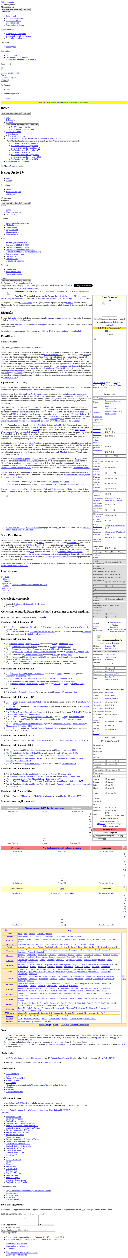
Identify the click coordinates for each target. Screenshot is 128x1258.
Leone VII (104, 969)
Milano (55, 447)
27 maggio (72, 796)
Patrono (96, 734)
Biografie (9, 1164)
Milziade (47, 944)
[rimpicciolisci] (12, 286)
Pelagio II (31, 952)
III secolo (9, 940)
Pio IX (56, 1016)
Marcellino (22, 944)
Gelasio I (103, 947)
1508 (75, 692)
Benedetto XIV (70, 1013)
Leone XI (21, 1008)
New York (103, 1058)
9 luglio (19, 730)
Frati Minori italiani (13, 1116)
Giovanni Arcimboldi (34, 661)
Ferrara (31, 436)
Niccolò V (63, 998)
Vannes (57, 684)
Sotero (62, 936)
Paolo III (64, 1003)
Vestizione (96, 429)
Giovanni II (66, 950)
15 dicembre (27, 557)
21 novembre (67, 753)
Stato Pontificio (40, 425)
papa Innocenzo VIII (112, 674)
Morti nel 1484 (12, 1175)
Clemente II (33, 979)
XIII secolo (10, 989)
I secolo (9, 934)
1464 (43, 331)
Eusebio (39, 944)
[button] (2, 4)
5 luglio (72, 776)
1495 (87, 652)
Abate (102, 456)
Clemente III (63, 986)
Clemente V (33, 993)
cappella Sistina (73, 543)
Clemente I (41, 934)
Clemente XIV (94, 1013)
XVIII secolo (9, 1013)
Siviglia (78, 458)
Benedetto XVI (23, 1021)
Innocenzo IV (64, 988)
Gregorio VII (109, 979)
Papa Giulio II (85, 412)
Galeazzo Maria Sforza (53, 355)
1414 (113, 403)
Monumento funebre (34, 527)
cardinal (57, 425)
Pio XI (37, 1019)
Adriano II (112, 965)
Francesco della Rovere (27, 288)
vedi (107, 528)
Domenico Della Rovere (36, 740)
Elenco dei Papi (45, 1025)
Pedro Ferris (33, 678)
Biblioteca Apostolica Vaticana (13, 421)
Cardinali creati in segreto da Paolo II (20, 1123)
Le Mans (84, 1044)
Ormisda (29, 950)
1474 (15, 629)
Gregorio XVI (47, 1016)
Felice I (103, 939)
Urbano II (30, 981)
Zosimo (40, 947)
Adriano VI (44, 1003)
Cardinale (97, 521)
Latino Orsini (56, 359)
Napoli (83, 447)
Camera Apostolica (64, 784)
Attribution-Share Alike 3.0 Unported (47, 1239)
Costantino (50, 960)
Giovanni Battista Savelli (35, 758)
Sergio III (40, 969)
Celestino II (68, 984)
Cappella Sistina (25, 303)
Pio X (20, 1019)
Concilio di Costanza (81, 468)
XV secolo (9, 999)
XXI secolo (9, 1021)
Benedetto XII (56, 993)
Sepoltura (96, 412)
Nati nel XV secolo (13, 1173)
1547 (100, 385)
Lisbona (56, 692)
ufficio (58, 475)
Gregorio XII (35, 998)
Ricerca (5, 80)
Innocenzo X (60, 1008)
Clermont (9, 676)
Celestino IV (53, 988)
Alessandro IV (75, 988)
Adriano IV (106, 984)
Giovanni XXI (43, 991)
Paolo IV (90, 1003)
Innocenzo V (22, 991)
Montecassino (11, 726)
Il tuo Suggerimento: (9, 1225)
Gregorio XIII (112, 1003)
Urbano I (37, 939)
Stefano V (51, 967)
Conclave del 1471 (111, 648)
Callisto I (29, 939)
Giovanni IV (88, 955)
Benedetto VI (83, 972)
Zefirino (21, 939)
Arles (54, 644)
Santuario (96, 720)
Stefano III (22, 962)
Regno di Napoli (19, 724)
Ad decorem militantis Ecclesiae (55, 421)
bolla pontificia (37, 421)
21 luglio (108, 403)
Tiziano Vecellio (99, 383)
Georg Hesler (36, 712)
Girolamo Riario (77, 414)
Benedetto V (60, 972)
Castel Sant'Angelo (66, 740)
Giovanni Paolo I (76, 1019)
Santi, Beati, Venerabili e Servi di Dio (75, 1025)
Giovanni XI (94, 969)
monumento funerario (14, 563)
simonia (86, 355)
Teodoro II (96, 967)
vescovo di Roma (112, 643)
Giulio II (69, 303)
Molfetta (62, 657)
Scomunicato (97, 595)
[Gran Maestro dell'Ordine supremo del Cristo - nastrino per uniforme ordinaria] (6, 592)
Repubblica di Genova (21, 627)
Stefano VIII (114, 969)
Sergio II (76, 965)
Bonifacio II (55, 950)
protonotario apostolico (15, 714)
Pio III (20, 1003)
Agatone (45, 957)
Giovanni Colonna (32, 763)
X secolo (9, 971)
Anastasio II (112, 947)
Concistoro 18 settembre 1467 (18, 1144)
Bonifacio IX (22, 995)
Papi (70, 930)
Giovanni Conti (31, 774)
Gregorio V (33, 974)
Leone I (74, 947)
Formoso (59, 967)
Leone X (35, 1003)
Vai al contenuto (7, 2)
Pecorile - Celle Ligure (112, 401)
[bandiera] (13, 644)
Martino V (44, 998)
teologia (42, 324)
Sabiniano (21, 955)
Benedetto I (22, 952)
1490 (82, 684)
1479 (70, 655)
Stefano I (81, 939)
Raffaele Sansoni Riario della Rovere (45, 728)
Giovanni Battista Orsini (34, 784)
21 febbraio (40, 634)
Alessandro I (22, 936)
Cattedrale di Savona (69, 305)
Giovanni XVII (33, 976)
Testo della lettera (15, 1040)
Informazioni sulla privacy (16, 1244)
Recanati (85, 706)
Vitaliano (21, 957)
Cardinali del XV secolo (15, 1148)
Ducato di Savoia (19, 702)
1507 (18, 709)
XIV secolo (9, 994)
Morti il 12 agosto (13, 1178)
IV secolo (9, 944)
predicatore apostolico (80, 491)
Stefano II (101, 960)
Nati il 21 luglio (12, 1171)
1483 (18, 454)
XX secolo (9, 1019)
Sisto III (67, 947)
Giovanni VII (33, 960)
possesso (4, 373)
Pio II (80, 998)
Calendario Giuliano (40, 554)
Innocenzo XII (36, 1010)
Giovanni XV (23, 974)
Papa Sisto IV (109, 677)
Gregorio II (60, 960)
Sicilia (3, 463)
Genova (58, 750)
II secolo (10, 936)
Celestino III (73, 986)
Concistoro (10, 1089)
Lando (58, 969)
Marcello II (81, 1003)
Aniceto (56, 936)
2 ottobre (64, 661)
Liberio (76, 944)
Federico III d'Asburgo (81, 712)
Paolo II (122, 526)
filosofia (34, 324)
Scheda (105, 821)
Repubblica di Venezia (21, 719)
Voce (12, 1058)
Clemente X (93, 1008)
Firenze (118, 385)
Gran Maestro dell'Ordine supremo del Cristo (29, 585)
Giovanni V (71, 957)
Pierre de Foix (32, 684)
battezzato (110, 325)
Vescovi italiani (12, 1166)
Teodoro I (97, 955)
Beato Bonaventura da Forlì (36, 489)
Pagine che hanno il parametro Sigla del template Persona (28, 1191)
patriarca (96, 484)
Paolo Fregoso (36, 750)
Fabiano (59, 939)
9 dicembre (74, 781)
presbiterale (97, 448)
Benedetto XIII (46, 1013)
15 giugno (76, 421)
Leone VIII (50, 972)
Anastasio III (49, 969)
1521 (25, 730)
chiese (83, 472)
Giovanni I (38, 950)
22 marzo (67, 750)
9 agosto (108, 646)
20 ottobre (62, 774)
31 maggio (7, 489)
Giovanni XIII (71, 972)
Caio (20, 941)
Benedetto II (61, 957)
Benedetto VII (94, 972)
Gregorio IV (66, 965)
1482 (31, 445)
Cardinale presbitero (117, 629)
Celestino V (91, 991)
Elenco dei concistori (14, 1092)
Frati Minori (11, 1083)
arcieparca (96, 479)
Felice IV (46, 950)
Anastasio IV (95, 984)
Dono (38, 957)
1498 (74, 750)
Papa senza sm (12, 1193)
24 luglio (66, 681)
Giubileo (53, 418)
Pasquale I (39, 965)
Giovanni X (66, 969)
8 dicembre (70, 465)
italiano (54, 298)
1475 (62, 418)
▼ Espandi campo (46, 1225)
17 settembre (21, 676)
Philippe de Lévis (32, 644)
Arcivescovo (97, 506)
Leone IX (62, 979)
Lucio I (74, 939)
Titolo (110, 390)
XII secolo (9, 985)
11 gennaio (80, 652)
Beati (107, 692)
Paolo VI (65, 1019)
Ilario (80, 947)
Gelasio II (31, 984)
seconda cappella (42, 305)
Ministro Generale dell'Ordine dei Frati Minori (44, 808)
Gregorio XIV (40, 1005)
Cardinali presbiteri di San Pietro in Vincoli (23, 1128)
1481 (6, 472)
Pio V (103, 1003)
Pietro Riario (43, 357)
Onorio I (71, 955)
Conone (79, 957)
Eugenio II (48, 965)
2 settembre (66, 649)
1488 (71, 661)
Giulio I (69, 944)
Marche (63, 452)
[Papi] (124, 978)
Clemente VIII (63, 1005)
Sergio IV (56, 976)
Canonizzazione (98, 711)
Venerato (96, 702)
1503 (14, 414)
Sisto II (89, 939)
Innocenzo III (23, 988)
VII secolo (9, 956)
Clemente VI (67, 993)
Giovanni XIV (106, 972)
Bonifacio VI (68, 967)
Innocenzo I (32, 947)
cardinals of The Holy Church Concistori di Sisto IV (30, 1105)
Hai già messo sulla (63, 102)
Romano (87, 967)
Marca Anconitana (67, 758)
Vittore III (22, 981)
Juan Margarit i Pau (35, 779)
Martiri (55, 1025)
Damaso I (83, 944)
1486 (81, 717)
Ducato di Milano (19, 661)
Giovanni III (106, 950)
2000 (51, 1062)
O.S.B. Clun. (39, 604)
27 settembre (74, 717)
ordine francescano (16, 324)
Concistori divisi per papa (16, 1180)
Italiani (8, 1162)
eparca (95, 490)
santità (66, 481)
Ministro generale (116, 622)
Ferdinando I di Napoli (62, 724)
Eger (64, 717)
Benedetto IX (90, 976)
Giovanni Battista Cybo (39, 657)
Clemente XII (58, 1013)
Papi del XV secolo (13, 1159)
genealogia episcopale (15, 370)
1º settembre (11, 709)
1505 (79, 796)
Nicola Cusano (17, 851)
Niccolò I (103, 965)
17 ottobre (23, 726)
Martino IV (63, 991)
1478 (36, 458)
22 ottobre (62, 647)
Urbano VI (108, 993)
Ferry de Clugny (32, 755)
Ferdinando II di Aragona (27, 461)
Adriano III (42, 967)
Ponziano (45, 939)
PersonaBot (10, 1197)
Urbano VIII (49, 1008)
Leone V (32, 969)
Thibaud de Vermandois (55, 1044)
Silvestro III (101, 976)
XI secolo (9, 979)
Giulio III (72, 1003)
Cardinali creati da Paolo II (16, 1153)
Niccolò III (54, 991)
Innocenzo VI (78, 993)
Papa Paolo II (17, 893)
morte (101, 398)
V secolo (9, 947)
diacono (96, 442)
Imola (82, 430)
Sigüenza (69, 652)
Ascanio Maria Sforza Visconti (39, 796)
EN (101, 821)
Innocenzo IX (51, 1005)
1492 (30, 659)
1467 (116, 526)
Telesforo (38, 936)
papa (115, 383)
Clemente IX (82, 1008)
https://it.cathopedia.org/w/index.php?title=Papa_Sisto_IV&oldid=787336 (40, 1110)
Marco (62, 944)
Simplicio (87, 947)
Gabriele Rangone (34, 717)
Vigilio (89, 950)
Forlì (76, 430)
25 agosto (108, 498)
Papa (110, 300)
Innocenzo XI (104, 1008)
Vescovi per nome (13, 1137)
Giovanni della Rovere (51, 416)
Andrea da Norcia (10, 378)
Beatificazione (98, 708)
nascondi (26, 9)
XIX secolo (9, 1016)
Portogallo (23, 692)
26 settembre (67, 763)
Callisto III (73, 998)
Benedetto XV (29, 1019)
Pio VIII (37, 1016)
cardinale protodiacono (69, 366)
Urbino (58, 681)
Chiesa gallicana (55, 398)
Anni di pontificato (111, 679)
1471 (114, 498)
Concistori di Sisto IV (18, 1103)
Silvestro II (22, 976)
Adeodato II (30, 957)
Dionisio (96, 939)
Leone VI (75, 969)
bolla (50, 458)
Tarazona (51, 678)
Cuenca (55, 655)
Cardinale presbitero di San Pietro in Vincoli (62, 848)
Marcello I (31, 944)
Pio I (50, 936)
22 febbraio (12, 786)
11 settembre (66, 664)
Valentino (57, 965)
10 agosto (75, 684)
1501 (86, 740)
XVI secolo (9, 1004)
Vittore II (70, 979)
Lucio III (33, 986)
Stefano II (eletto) (90, 960)
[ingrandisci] (44, 286)
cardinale (64, 331)
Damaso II (53, 979)
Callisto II (39, 984)
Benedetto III (93, 965)
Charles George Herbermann (29, 1058)
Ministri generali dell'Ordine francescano (22, 1126)
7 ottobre (61, 755)
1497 (81, 781)
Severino (79, 955)
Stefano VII (84, 969)
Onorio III (33, 988)
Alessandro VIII (24, 1010)
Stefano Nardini (30, 647)
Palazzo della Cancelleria (20, 427)
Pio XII (44, 1019)
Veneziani (5, 445)
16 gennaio (11, 475)
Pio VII (21, 1016)
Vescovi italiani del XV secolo (18, 1132)
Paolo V (29, 1008)
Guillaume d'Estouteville (113, 500)
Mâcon (56, 664)
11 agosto (20, 721)
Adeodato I (52, 955)
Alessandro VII (71, 1008)
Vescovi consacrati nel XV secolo (19, 1130)
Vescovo (34, 298)
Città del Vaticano (111, 411)
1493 (58, 527)
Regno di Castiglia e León (22, 652)
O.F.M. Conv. (46, 627)
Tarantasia (82, 702)
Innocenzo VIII (12, 659)
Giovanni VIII (23, 967)
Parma (64, 781)
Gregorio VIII (52, 986)
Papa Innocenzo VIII (106, 893)
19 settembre (109, 532)
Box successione (12, 1200)
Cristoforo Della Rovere (36, 702)
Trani (58, 753)
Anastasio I (22, 947)
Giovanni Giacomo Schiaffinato (39, 781)
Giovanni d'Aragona (34, 724)
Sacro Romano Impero (22, 712)
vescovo (96, 469)
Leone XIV (47, 1021)
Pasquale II (22, 984)
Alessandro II (98, 979)
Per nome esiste (12, 1195)
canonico (55, 481)
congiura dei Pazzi (54, 427)
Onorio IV (72, 991)
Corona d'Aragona (19, 649)
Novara (56, 661)
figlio (79, 318)
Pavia (61, 324)
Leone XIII (64, 1016)
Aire (65, 684)
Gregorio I (40, 952)
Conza (53, 774)
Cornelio (67, 939)
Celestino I (58, 947)
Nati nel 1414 (11, 1169)
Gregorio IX (42, 988)
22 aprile (80, 740)
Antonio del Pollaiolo (15, 527)
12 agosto (108, 408)
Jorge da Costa (34, 692)
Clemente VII (54, 1003)
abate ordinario (79, 724)
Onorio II (48, 984)
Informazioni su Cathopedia (17, 1246)
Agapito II (30, 972)
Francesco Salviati (26, 432)
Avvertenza (10, 1248)
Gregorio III (70, 960)
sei (38, 491)
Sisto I (30, 936)
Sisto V (20, 1005)
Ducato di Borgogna (21, 664)
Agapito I (74, 950)
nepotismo (35, 407)
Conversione (97, 417)
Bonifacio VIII (102, 991)
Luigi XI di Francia (34, 394)
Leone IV (84, 965)
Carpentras (86, 632)
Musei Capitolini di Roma (56, 557)
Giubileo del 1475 (111, 698)
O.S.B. (40, 753)
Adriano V (32, 991)
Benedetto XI (22, 993)
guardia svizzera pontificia (62, 375)
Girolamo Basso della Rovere (42, 706)
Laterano (18, 373)
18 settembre (109, 526)
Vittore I (78, 936)
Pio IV (97, 1003)
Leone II (52, 957)
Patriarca (96, 511)
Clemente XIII (82, 1013)
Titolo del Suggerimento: (10, 1214)
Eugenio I (114, 955)
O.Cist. (68, 1044)
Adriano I (30, 962)
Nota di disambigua (23, 291)
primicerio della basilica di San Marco (58, 719)
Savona (48, 318)
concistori (120, 689)
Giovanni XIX (79, 976)
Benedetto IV (22, 969)
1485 (26, 721)
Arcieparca (97, 516)
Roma (107, 406)
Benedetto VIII (67, 976)
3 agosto (64, 655)
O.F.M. (114, 297)
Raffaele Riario (34, 412)
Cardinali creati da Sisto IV (16, 1182)
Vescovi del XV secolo (15, 1135)
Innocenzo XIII (34, 1013)
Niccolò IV (82, 991)
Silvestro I (55, 944)
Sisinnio (42, 960)
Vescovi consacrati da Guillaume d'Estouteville (24, 1139)
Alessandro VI (23, 1000)
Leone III (21, 965)
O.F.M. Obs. (47, 717)
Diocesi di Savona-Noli (15, 1078)
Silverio (82, 950)
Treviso (83, 627)
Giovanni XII (40, 972)
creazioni (110, 689)
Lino (26, 934)
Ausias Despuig (33, 649)
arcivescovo (97, 474)
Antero (52, 939)
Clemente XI (22, 1013)
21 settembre (32, 714)
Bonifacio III (31, 955)
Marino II (21, 972)
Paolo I (109, 960)
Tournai (52, 755)
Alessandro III (23, 986)
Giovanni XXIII (54, 1019)
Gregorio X (106, 988)
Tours (64, 776)
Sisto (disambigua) (81, 291)
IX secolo (9, 966)
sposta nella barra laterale (11, 9)
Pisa (16, 432)
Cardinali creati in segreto (16, 1121)
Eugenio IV (54, 998)
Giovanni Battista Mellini (35, 681)
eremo (30, 491)
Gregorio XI (98, 993)
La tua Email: (6, 1230)
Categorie (5, 1112)
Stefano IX (79, 979)
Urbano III (42, 986)
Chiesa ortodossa (76, 387)
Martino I (106, 955)
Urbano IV (86, 988)
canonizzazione (13, 484)
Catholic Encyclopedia (60, 1058)
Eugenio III (85, 984)
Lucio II (77, 984)
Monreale (56, 649)
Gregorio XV (38, 1008)
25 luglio (24, 659)
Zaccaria (79, 960)
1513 (21, 414)
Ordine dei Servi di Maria (62, 489)
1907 (110, 1058)
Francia (85, 396)
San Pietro (69, 545)
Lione (59, 673)
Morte (95, 407)
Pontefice (78, 484)
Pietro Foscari (36, 719)
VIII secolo (10, 961)
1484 (114, 408)
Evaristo (49, 934)
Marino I (33, 967)
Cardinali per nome (13, 1150)
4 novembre (63, 644)
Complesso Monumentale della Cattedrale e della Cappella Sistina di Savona (36, 1085)
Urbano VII (29, 1005)
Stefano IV (30, 965)
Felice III (95, 947)
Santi (111, 692)
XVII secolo (10, 1009)
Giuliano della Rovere (38, 632)
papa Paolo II (109, 671)
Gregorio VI (22, 979)
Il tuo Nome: (6, 1227)
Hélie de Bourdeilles (34, 776)
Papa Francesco (35, 1021)
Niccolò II (88, 979)
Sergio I (87, 957)
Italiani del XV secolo (14, 1119)
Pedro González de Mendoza (44, 652)
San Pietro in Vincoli (117, 632)
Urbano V (88, 993)
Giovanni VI (22, 960)
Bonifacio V (62, 955)
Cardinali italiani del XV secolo (18, 1146)
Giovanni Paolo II (90, 1019)
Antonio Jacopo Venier (33, 655)
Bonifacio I (49, 947)
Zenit (30, 1040)
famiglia (65, 318)
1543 (95, 385)
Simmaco (21, 950)
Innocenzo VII (23, 998)
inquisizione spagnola (21, 458)
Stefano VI (79, 967)
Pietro (20, 934)
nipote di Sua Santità (61, 627)
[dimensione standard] (28, 286)
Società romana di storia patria (89, 1037)
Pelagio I (97, 950)
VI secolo (9, 951)
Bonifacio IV (42, 955)
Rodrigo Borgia (69, 359)
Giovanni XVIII (46, 976)
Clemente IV (96, 988)
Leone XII (29, 1016)
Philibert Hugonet (36, 664)
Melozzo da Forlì (77, 407)
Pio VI (103, 1013)
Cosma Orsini (30, 753)
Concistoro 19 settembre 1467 (18, 1141)
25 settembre (62, 678)
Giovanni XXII (44, 993)
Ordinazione (97, 445)
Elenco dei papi (12, 1074)
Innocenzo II (57, 984)
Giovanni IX (105, 967)
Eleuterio (70, 936)
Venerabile (97, 705)
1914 (114, 1058)
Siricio (91, 944)
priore (80, 489)
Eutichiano (112, 939)
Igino (45, 936)
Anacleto (32, 934)
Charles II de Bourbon (35, 673)
